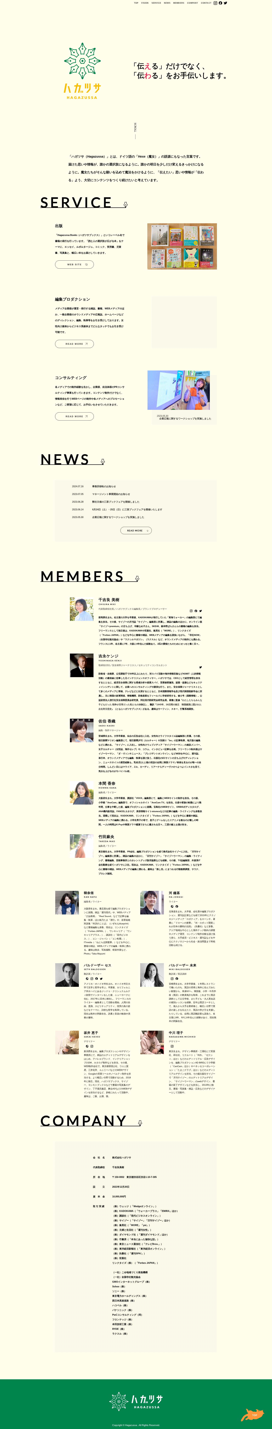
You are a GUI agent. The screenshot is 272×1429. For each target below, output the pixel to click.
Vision (145, 3)
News (167, 3)
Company (192, 3)
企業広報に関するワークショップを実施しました (118, 517)
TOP (136, 3)
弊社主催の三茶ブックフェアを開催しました (115, 501)
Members (178, 3)
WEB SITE (74, 264)
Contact (206, 3)
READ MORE (74, 344)
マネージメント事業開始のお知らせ (111, 494)
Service (156, 3)
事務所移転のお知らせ (104, 486)
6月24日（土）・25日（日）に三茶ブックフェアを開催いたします (127, 509)
